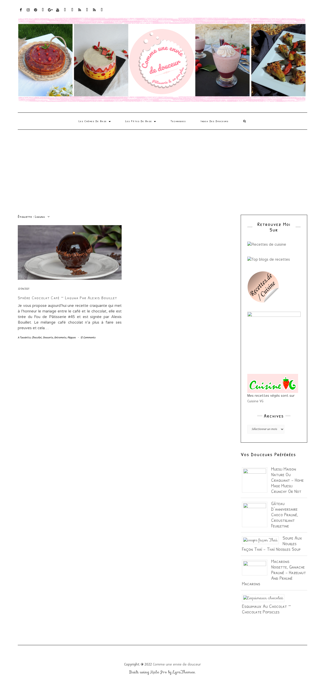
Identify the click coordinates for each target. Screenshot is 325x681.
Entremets (60, 337)
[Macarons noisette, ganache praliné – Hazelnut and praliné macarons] (256, 567)
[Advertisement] (162, 167)
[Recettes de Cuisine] (266, 244)
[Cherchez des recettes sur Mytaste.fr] (268, 259)
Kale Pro (159, 672)
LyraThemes (184, 672)
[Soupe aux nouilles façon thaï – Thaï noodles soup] (262, 540)
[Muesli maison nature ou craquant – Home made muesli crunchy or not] (256, 479)
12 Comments (87, 337)
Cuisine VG (255, 401)
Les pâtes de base (139, 121)
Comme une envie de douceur (177, 664)
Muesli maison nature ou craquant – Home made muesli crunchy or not (287, 479)
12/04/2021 (23, 288)
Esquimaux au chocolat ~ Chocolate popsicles (266, 609)
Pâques (72, 337)
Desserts (48, 337)
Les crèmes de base (93, 121)
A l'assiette (24, 337)
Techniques (178, 121)
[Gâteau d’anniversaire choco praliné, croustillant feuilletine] (256, 514)
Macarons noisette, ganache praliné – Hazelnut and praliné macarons (274, 572)
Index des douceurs (215, 121)
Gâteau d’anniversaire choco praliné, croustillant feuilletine (284, 514)
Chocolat (37, 337)
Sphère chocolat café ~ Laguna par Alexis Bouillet (67, 297)
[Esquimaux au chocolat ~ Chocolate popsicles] (265, 598)
